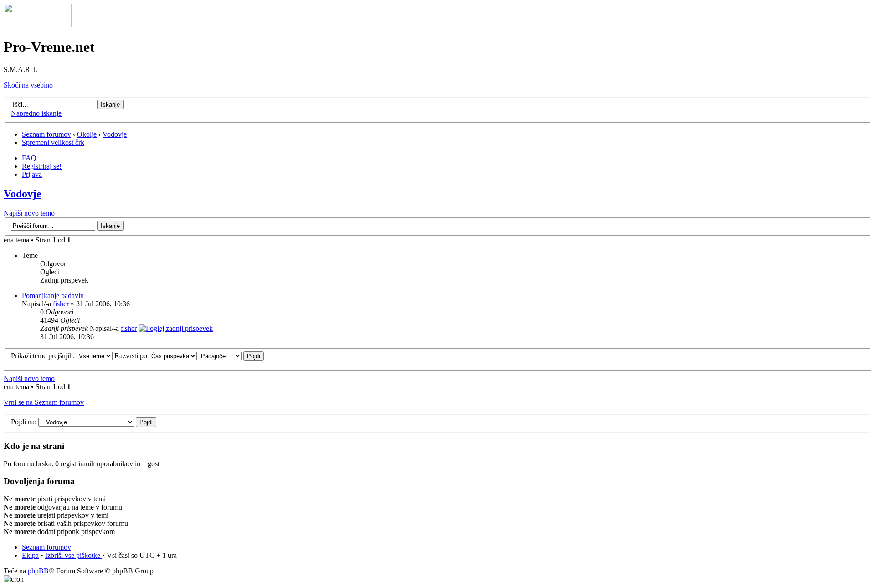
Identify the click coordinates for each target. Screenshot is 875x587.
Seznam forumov (46, 134)
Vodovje (115, 134)
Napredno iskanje (36, 113)
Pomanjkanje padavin (53, 295)
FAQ (29, 158)
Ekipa (30, 555)
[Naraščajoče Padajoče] (231, 356)
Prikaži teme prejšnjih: (44, 356)
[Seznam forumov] (38, 25)
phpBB (38, 571)
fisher (61, 304)
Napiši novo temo (29, 213)
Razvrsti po (131, 356)
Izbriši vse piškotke (73, 555)
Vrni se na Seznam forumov (44, 402)
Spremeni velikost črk (53, 142)
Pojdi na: (23, 422)
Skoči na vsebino (28, 85)
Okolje (87, 134)
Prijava (32, 174)
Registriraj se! (42, 166)
